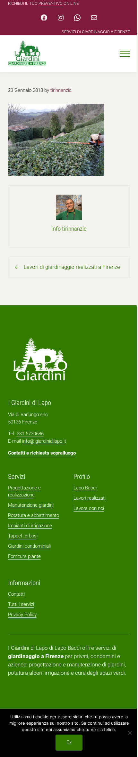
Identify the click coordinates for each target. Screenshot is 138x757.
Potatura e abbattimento (33, 515)
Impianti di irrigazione (30, 525)
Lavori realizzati (89, 498)
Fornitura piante (24, 556)
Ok (69, 742)
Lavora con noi (88, 508)
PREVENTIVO (51, 3)
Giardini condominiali (29, 546)
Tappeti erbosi (23, 536)
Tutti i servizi (21, 604)
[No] (130, 732)
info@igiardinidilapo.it (44, 441)
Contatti (16, 594)
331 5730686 (30, 434)
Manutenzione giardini (31, 505)
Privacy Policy (22, 614)
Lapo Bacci (85, 488)
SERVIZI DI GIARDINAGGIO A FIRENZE (96, 31)
